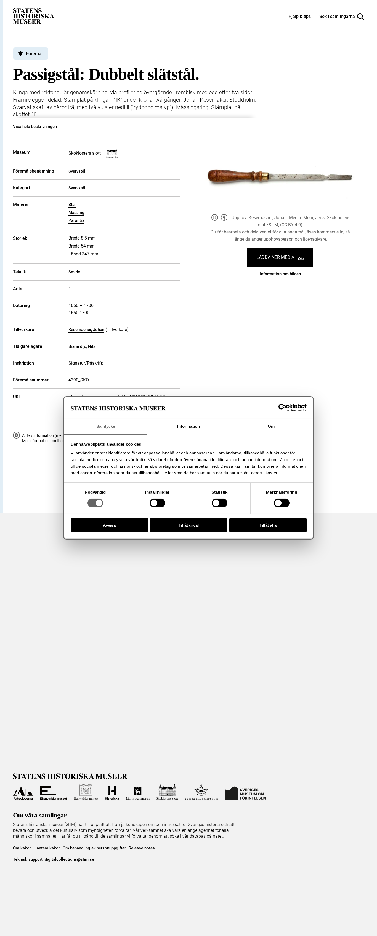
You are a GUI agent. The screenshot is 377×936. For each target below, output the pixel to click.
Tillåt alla (268, 525)
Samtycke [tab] (105, 426)
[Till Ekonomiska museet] (53, 792)
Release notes (142, 848)
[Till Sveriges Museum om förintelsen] (245, 792)
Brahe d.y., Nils (81, 346)
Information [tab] (188, 426)
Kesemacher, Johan (86, 329)
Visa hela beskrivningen (35, 126)
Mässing (76, 212)
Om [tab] (271, 426)
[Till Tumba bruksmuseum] (201, 792)
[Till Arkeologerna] (23, 792)
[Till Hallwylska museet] (86, 792)
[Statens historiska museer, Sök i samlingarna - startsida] (33, 15)
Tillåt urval (189, 525)
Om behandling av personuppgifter (94, 848)
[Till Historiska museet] (112, 792)
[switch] (157, 503)
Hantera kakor (47, 848)
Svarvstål (76, 171)
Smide (74, 272)
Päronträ (76, 220)
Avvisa (109, 525)
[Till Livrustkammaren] (138, 792)
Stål (72, 204)
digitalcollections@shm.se (69, 859)
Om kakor (22, 848)
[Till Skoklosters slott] (167, 792)
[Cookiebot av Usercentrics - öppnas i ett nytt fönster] (282, 408)
